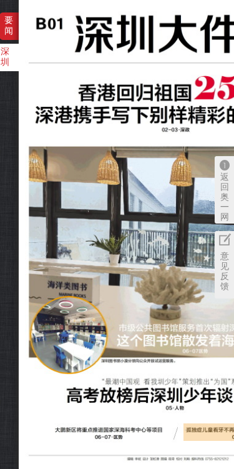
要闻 (8, 25)
